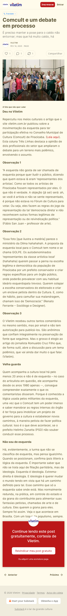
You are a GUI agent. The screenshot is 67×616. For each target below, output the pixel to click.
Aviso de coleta (55, 592)
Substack (19, 609)
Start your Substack (23, 600)
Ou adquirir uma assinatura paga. (33, 559)
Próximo (54, 574)
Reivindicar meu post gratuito (33, 550)
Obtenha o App (49, 600)
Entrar (60, 4)
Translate (10, 13)
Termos (41, 592)
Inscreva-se (48, 4)
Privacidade (28, 592)
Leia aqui (53, 137)
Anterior (12, 574)
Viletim (14, 43)
